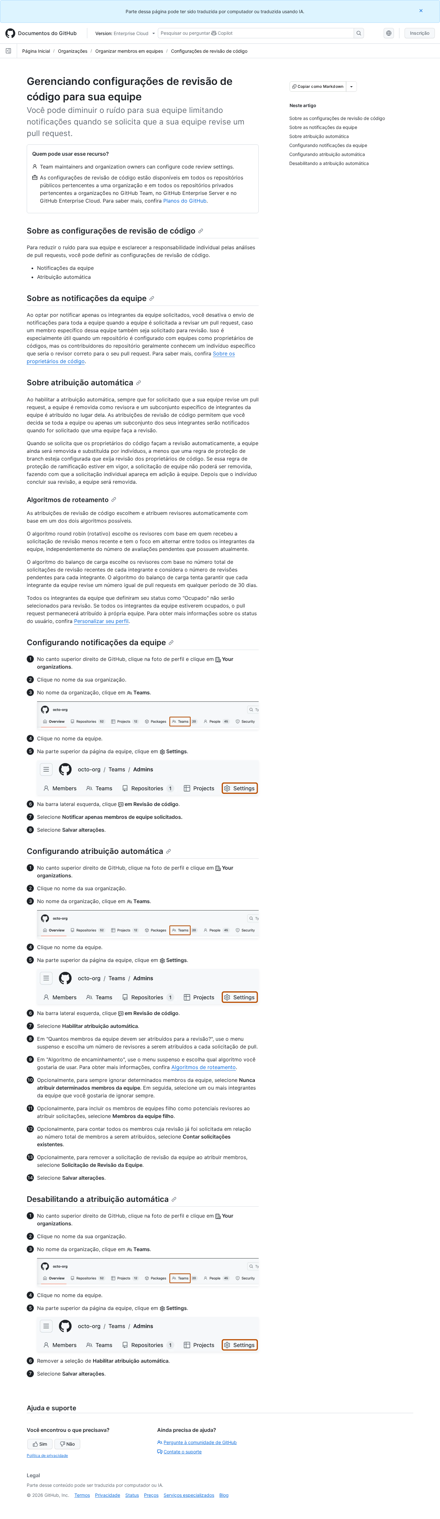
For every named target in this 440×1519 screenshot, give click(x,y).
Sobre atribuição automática (80, 382)
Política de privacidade (47, 1455)
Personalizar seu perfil (101, 621)
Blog (224, 1495)
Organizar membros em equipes (129, 51)
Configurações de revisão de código (209, 51)
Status (132, 1495)
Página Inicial (36, 51)
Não (70, 1444)
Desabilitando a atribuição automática (98, 1199)
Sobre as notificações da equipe (87, 298)
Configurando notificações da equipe (96, 642)
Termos (82, 1495)
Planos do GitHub (184, 200)
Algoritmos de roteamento (68, 500)
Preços (151, 1495)
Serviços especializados (189, 1495)
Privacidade (107, 1495)
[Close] (421, 10)
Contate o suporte (183, 1451)
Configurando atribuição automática (95, 851)
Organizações (72, 51)
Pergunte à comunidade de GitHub (200, 1442)
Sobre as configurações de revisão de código (111, 230)
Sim (43, 1444)
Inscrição (419, 33)
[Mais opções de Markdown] (351, 86)
